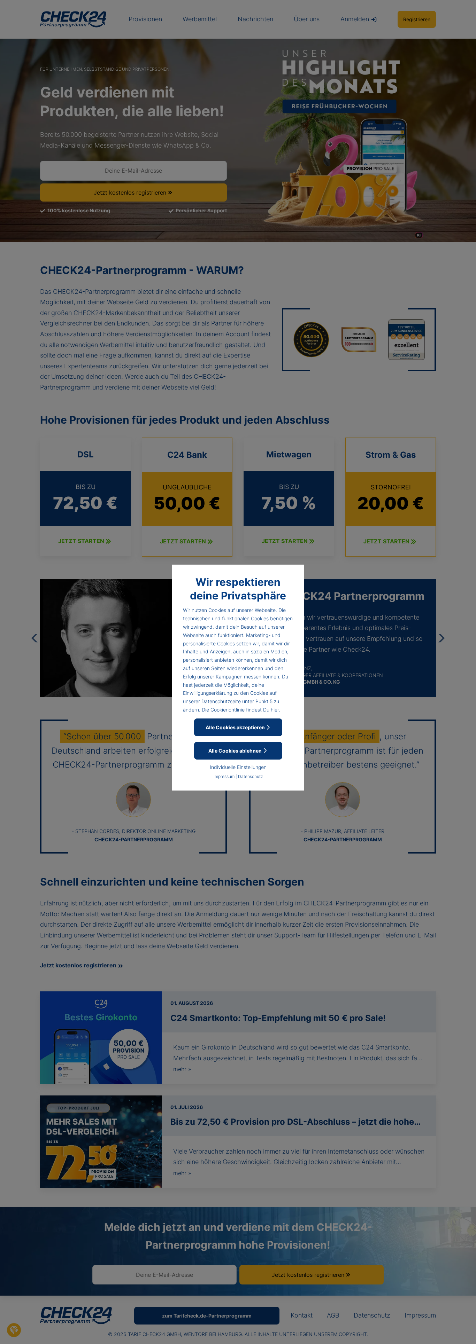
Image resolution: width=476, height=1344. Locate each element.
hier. (275, 710)
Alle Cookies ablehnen (235, 751)
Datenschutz (250, 776)
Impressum (224, 776)
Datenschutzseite (221, 701)
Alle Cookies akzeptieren (236, 727)
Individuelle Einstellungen (238, 767)
